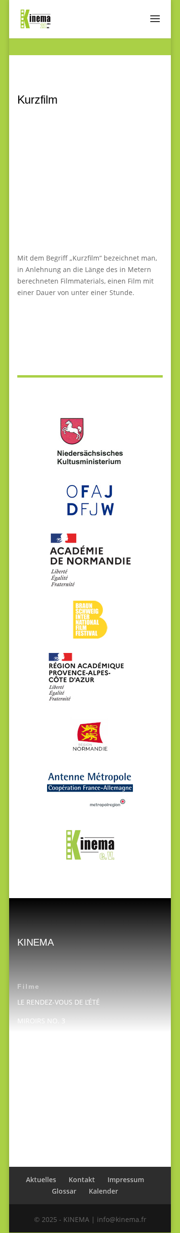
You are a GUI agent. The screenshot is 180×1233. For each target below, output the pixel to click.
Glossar (64, 1191)
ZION (25, 1039)
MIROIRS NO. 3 (41, 1020)
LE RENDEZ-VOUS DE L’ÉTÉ (58, 1002)
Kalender (32, 1136)
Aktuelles (41, 1179)
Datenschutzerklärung (53, 1118)
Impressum (35, 1099)
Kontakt (29, 1080)
